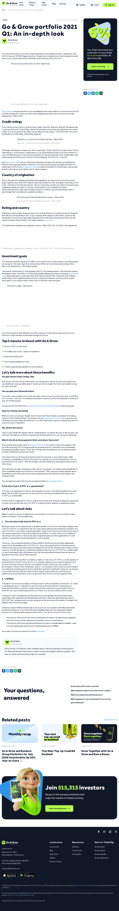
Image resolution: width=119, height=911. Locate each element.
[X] (7, 671)
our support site (55, 481)
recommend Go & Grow (52, 418)
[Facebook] (3, 671)
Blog (54, 4)
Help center (44, 4)
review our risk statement (83, 885)
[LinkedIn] (11, 671)
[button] (92, 686)
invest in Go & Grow (37, 445)
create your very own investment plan (43, 406)
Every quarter (7, 111)
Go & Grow (21, 4)
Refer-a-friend (32, 4)
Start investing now (58, 808)
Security (62, 4)
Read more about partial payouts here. (21, 895)
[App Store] (10, 875)
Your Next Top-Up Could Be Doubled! (58, 752)
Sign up (111, 5)
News (5, 20)
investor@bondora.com (11, 868)
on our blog (48, 220)
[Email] (19, 671)
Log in (96, 5)
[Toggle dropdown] (77, 5)
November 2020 (13, 162)
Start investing (98, 66)
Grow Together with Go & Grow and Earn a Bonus (97, 752)
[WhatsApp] (15, 671)
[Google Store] (27, 875)
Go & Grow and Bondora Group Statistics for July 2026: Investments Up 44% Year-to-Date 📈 (19, 755)
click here (41, 631)
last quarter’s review (29, 167)
